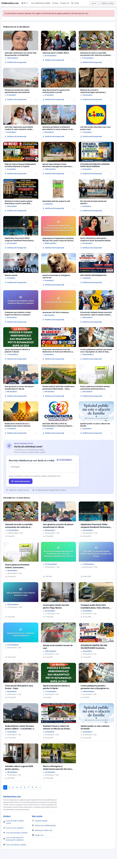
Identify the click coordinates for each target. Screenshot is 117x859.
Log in (93, 3)
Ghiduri (7, 816)
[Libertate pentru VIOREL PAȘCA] (58, 47)
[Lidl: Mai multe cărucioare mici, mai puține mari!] (96, 122)
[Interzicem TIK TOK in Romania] (58, 306)
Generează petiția (22, 481)
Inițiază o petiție (107, 3)
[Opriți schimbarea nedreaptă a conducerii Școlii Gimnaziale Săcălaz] (96, 233)
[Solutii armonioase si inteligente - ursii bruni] (58, 270)
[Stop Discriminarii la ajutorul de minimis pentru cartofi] (58, 85)
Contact (55, 3)
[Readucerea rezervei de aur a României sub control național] (20, 418)
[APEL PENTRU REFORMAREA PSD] (96, 269)
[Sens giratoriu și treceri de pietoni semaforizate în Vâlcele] (20, 381)
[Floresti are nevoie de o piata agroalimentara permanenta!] (20, 85)
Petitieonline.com (10, 3)
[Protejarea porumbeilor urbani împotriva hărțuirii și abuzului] (20, 307)
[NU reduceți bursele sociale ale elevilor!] (96, 196)
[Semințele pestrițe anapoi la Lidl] (58, 195)
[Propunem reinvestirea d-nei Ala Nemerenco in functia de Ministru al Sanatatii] (58, 344)
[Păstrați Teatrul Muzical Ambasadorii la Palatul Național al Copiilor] (20, 159)
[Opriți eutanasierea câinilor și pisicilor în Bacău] (20, 344)
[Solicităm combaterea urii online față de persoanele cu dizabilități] (20, 48)
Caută (76, 3)
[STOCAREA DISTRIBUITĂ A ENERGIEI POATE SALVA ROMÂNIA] (96, 159)
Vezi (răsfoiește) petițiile (40, 3)
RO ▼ (26, 3)
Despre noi (64, 3)
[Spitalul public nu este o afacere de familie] (96, 418)
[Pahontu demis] (20, 269)
